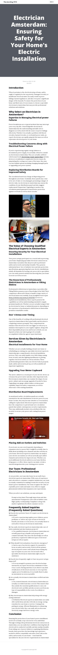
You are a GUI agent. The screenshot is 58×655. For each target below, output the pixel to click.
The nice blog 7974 (10, 2)
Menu (51, 2)
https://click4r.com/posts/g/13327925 (22, 297)
